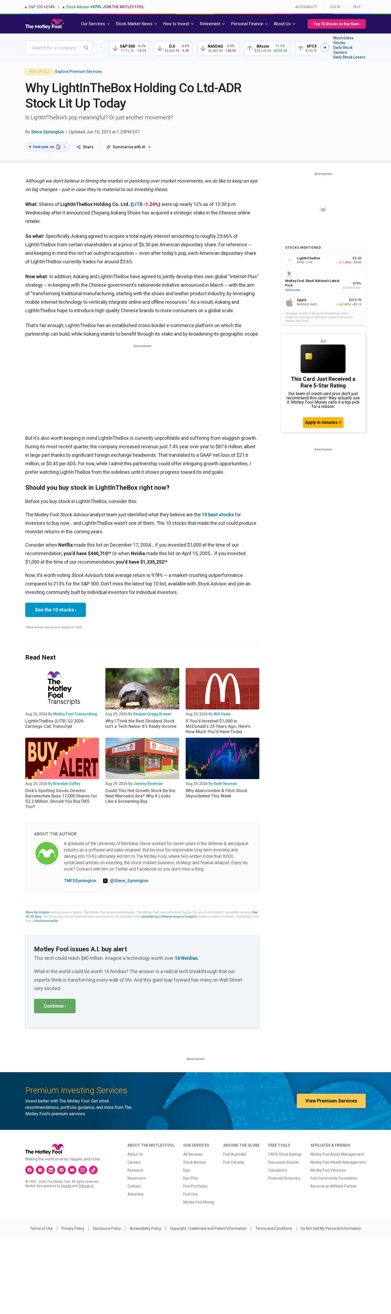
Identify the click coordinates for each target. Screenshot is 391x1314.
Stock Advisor (194, 1162)
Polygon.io (86, 1186)
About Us (135, 1154)
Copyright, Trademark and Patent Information (208, 1228)
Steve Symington (47, 131)
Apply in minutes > (323, 422)
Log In (335, 7)
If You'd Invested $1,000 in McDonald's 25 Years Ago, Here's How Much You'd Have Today (218, 726)
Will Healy (222, 714)
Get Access (292, 290)
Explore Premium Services (78, 71)
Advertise (135, 1194)
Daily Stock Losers (349, 57)
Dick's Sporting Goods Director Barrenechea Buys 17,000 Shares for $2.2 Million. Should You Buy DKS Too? (61, 798)
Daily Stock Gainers (342, 49)
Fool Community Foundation (333, 1178)
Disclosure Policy (107, 1228)
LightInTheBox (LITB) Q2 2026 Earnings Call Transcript (54, 724)
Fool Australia (234, 1154)
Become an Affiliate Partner (333, 1186)
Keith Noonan (225, 783)
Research (135, 1170)
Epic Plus (190, 1178)
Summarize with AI (129, 147)
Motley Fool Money (199, 1202)
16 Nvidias (186, 958)
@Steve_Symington (129, 880)
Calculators (277, 1170)
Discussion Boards (283, 1162)
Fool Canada (233, 1162)
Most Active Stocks (343, 40)
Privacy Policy (72, 1228)
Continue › (55, 1006)
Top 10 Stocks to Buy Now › (336, 24)
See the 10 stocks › (55, 609)
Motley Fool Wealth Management (338, 1162)
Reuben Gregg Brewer (152, 714)
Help (356, 7)
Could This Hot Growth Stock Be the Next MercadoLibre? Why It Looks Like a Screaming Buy (140, 796)
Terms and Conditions (273, 1228)
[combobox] (59, 48)
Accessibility (306, 7)
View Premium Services (331, 1101)
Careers (134, 1162)
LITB (137, 204)
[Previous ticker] (101, 47)
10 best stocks (218, 514)
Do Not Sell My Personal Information (331, 1228)
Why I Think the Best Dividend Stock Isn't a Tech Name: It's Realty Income (140, 724)
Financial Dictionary (284, 1178)
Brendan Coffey (66, 783)
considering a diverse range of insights (169, 916)
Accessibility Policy (145, 1228)
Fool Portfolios (195, 1186)
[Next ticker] (325, 47)
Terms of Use (41, 1228)
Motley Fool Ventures (328, 1170)
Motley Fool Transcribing (75, 714)
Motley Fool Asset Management (337, 1154)
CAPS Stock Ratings (285, 1154)
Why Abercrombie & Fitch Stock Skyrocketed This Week (216, 793)
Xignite (66, 1186)
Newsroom (136, 1178)
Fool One (190, 1194)
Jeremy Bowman (148, 783)
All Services (193, 1154)
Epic (186, 1170)
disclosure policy (46, 921)
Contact (134, 1186)
